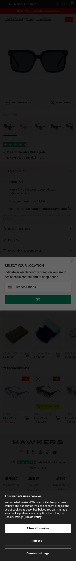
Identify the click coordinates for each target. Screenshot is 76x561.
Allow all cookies (38, 528)
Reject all (38, 540)
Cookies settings (38, 553)
